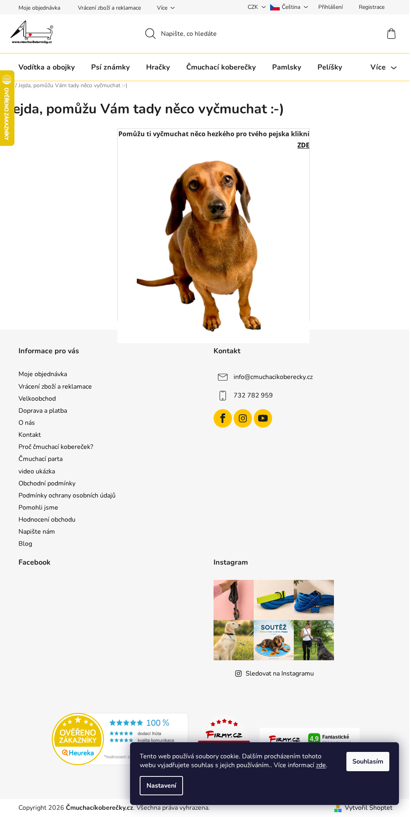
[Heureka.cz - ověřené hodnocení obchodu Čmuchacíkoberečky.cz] (120, 738)
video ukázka (36, 471)
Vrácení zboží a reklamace (109, 8)
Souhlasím (367, 761)
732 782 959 (253, 395)
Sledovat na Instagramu (280, 673)
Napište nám (36, 531)
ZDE (303, 145)
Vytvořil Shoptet (369, 807)
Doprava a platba (42, 410)
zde (321, 765)
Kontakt (29, 434)
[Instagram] (243, 418)
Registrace (372, 7)
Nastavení (161, 785)
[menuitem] (46, 67)
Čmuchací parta (40, 459)
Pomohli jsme (38, 507)
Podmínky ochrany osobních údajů (67, 495)
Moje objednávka (39, 8)
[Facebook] (223, 418)
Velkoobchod (37, 398)
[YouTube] (263, 418)
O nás (26, 422)
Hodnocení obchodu (46, 519)
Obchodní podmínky (46, 483)
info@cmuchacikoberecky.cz (273, 377)
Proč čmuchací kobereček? (55, 446)
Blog (25, 543)
